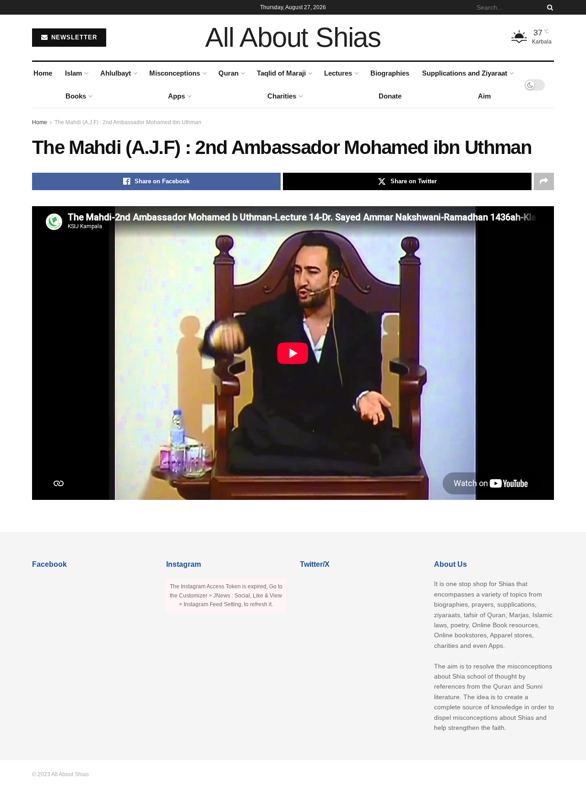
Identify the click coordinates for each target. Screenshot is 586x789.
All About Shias (293, 37)
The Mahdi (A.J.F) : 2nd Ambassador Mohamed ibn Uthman (127, 122)
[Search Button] (548, 7)
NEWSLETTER (73, 37)
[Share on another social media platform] (544, 181)
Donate (390, 96)
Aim (484, 96)
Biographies (389, 73)
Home (42, 73)
